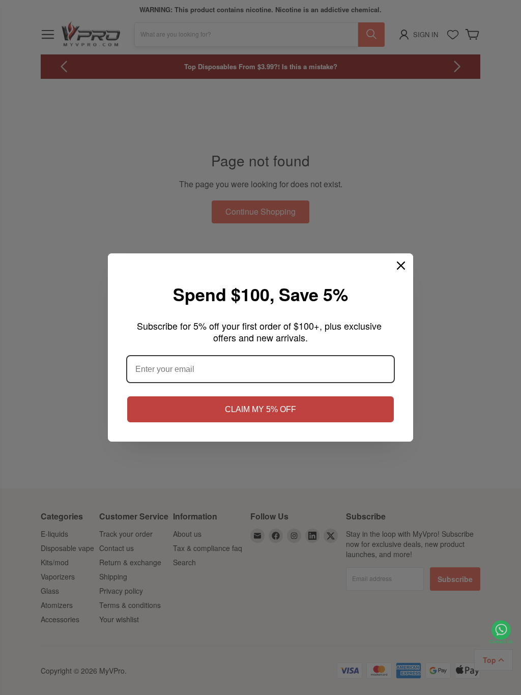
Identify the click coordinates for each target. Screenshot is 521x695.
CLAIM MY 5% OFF (260, 409)
